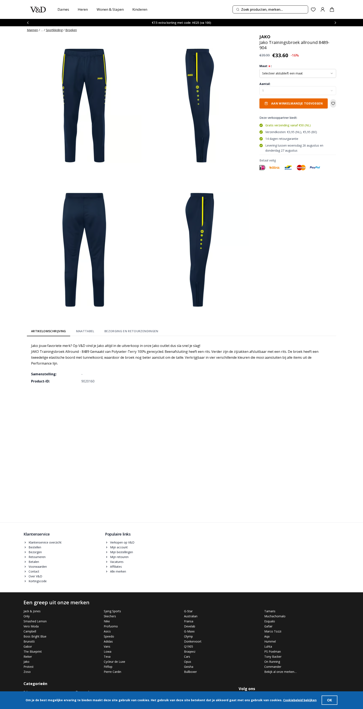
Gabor (28, 646)
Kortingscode (38, 581)
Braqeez (189, 651)
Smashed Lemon (35, 621)
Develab (189, 626)
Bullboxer (190, 672)
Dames (63, 9)
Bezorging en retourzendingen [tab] (131, 331)
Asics (107, 631)
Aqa (267, 636)
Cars (187, 657)
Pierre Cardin (112, 672)
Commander (272, 667)
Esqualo (269, 621)
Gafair (268, 626)
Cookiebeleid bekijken (300, 700)
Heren (83, 9)
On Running (272, 662)
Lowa (107, 651)
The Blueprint (33, 651)
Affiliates (116, 567)
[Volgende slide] (335, 22)
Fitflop (108, 667)
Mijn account (119, 547)
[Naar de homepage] (38, 10)
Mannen (32, 30)
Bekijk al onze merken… (280, 672)
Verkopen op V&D (122, 542)
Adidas (108, 641)
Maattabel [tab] (85, 331)
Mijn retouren (119, 557)
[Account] (322, 9)
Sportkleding (54, 30)
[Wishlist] (313, 9)
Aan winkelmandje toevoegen (297, 103)
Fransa (188, 621)
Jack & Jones (32, 611)
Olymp (188, 636)
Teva (107, 657)
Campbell (30, 631)
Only (27, 616)
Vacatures (117, 562)
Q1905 (188, 646)
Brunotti (29, 641)
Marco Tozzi (272, 631)
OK (329, 700)
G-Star (188, 611)
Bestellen (35, 547)
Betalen (34, 562)
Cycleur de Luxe (114, 662)
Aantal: (264, 84)
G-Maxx (189, 631)
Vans (107, 646)
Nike (107, 621)
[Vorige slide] (27, 22)
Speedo (109, 636)
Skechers (110, 616)
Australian (190, 616)
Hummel (270, 641)
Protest (29, 667)
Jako (26, 662)
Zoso (27, 672)
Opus (187, 662)
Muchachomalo (274, 616)
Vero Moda (31, 626)
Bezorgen (35, 552)
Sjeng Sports (112, 611)
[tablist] (95, 332)
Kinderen (139, 9)
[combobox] (270, 9)
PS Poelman (272, 651)
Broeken (71, 30)
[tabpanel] (181, 363)
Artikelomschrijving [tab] (48, 331)
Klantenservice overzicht (45, 542)
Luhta (268, 646)
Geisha (188, 667)
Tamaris (269, 611)
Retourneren (37, 557)
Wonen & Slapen (110, 9)
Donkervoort (192, 641)
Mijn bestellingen (121, 552)
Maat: (265, 66)
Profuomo (111, 626)
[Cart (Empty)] (332, 9)
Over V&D (35, 576)
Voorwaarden (38, 567)
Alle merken (118, 571)
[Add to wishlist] (333, 103)
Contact (34, 571)
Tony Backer (272, 657)
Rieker (28, 657)
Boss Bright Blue (35, 636)
